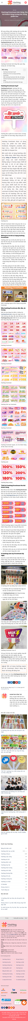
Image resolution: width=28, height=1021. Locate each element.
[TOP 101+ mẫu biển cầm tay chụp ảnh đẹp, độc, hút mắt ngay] (14, 742)
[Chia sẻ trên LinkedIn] (19, 682)
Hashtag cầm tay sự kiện (8, 851)
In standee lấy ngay (20, 979)
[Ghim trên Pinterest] (16, 682)
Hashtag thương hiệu (6, 873)
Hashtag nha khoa (20, 970)
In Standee (4, 884)
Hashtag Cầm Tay (20, 20)
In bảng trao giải (20, 976)
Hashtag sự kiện (20, 962)
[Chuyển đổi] (26, 851)
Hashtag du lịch (5, 859)
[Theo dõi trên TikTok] (7, 1008)
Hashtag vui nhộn (6, 881)
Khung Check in (20, 959)
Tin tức (14, 10)
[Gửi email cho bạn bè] (14, 682)
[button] (2, 2)
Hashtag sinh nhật (6, 870)
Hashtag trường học (6, 878)
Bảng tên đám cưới (6, 848)
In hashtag (9, 934)
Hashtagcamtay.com (12, 495)
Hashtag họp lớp (5, 865)
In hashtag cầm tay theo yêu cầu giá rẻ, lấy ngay (12, 899)
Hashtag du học (20, 965)
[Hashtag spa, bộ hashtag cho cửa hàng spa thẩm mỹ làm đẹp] (14, 783)
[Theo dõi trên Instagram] (4, 1008)
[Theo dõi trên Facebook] (2, 1008)
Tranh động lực (5, 889)
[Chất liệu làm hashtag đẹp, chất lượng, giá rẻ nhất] (14, 803)
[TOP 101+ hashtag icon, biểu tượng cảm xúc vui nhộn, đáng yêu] (14, 762)
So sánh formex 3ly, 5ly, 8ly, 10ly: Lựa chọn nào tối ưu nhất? (14, 908)
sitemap (14, 1019)
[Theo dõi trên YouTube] (14, 1008)
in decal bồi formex (7, 979)
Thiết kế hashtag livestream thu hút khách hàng (13, 79)
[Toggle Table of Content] (23, 70)
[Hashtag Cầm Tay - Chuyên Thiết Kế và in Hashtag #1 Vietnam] (14, 2)
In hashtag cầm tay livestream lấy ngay (13, 82)
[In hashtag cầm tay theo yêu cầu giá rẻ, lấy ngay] (14, 721)
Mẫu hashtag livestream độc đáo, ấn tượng (14, 77)
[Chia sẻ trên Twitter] (11, 682)
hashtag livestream (6, 314)
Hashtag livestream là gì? (9, 72)
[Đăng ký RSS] (11, 1008)
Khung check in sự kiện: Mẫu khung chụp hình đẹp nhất (13, 903)
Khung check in (5, 887)
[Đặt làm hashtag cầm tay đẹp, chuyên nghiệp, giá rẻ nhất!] (14, 823)
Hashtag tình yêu (5, 876)
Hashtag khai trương (6, 867)
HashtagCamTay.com (20, 1017)
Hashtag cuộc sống (6, 856)
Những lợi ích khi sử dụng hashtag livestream (11, 74)
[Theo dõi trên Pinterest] (9, 1008)
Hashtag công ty (5, 854)
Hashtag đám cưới (6, 862)
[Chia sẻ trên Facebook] (9, 682)
